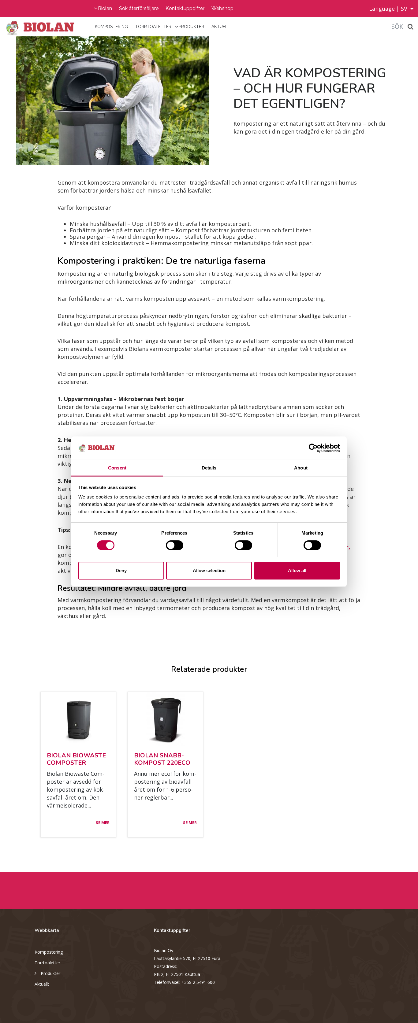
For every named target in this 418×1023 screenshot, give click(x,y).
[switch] (174, 545)
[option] (104, 100)
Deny (121, 570)
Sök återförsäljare (139, 8)
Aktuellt (221, 26)
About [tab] (301, 467)
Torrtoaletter (153, 26)
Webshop (222, 8)
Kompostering (111, 26)
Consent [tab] (117, 467)
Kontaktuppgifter (185, 8)
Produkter (191, 26)
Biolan (105, 8)
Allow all (297, 570)
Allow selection (209, 570)
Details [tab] (209, 467)
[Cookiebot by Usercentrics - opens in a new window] (313, 448)
